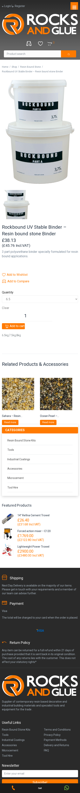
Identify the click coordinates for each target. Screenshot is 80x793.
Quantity (8, 292)
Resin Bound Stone (30, 67)
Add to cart (17, 326)
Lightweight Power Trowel (33, 546)
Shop (14, 67)
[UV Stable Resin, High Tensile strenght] (40, 132)
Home (5, 67)
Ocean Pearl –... (49, 416)
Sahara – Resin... (12, 416)
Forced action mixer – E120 (34, 531)
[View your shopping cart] (57, 43)
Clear (5, 308)
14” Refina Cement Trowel (33, 515)
